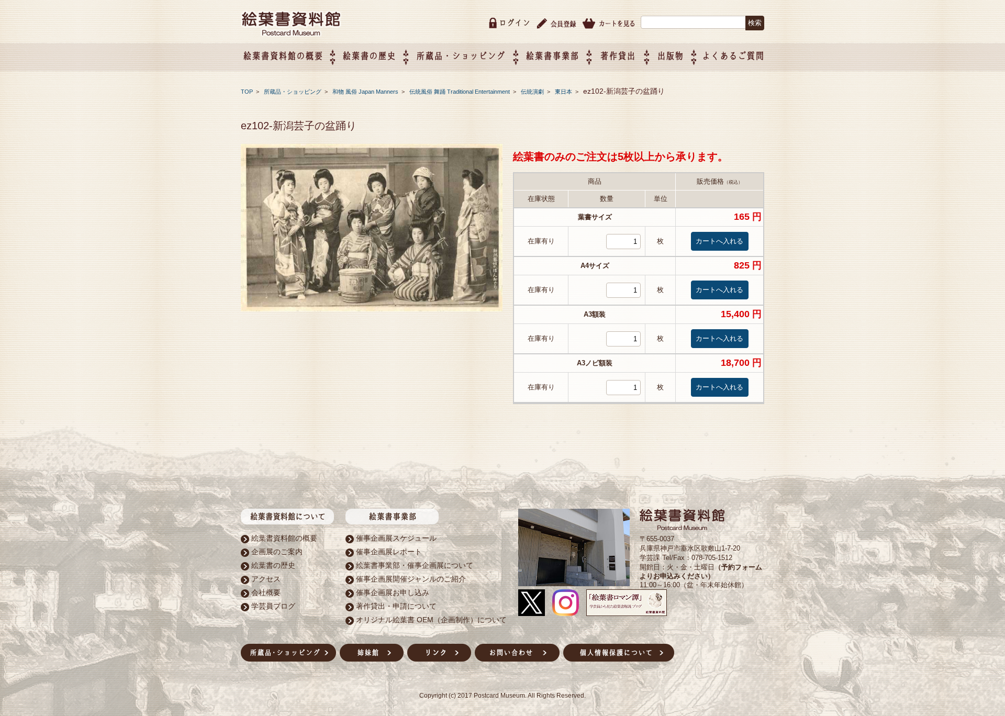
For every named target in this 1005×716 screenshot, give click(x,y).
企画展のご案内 (277, 551)
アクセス (266, 579)
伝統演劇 (533, 91)
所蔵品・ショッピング (293, 91)
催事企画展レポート (389, 551)
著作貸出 (617, 55)
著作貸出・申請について (396, 606)
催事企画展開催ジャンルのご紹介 (411, 579)
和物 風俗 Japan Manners (366, 91)
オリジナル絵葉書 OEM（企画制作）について (431, 620)
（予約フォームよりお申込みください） (701, 571)
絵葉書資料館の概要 (284, 538)
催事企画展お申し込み (392, 592)
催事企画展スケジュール (396, 538)
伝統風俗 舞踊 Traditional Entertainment (460, 91)
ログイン (514, 23)
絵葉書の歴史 (369, 55)
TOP (247, 91)
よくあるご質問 (733, 55)
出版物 (670, 55)
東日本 (564, 91)
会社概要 (266, 592)
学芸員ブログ (273, 606)
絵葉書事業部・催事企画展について (414, 565)
